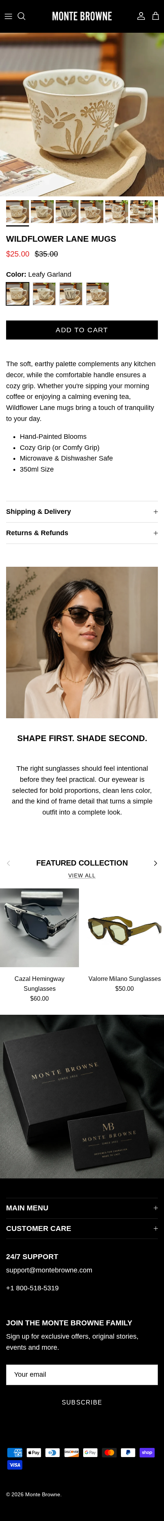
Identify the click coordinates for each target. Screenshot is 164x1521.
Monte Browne (42, 1494)
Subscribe (82, 1402)
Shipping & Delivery (38, 511)
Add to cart (82, 330)
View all (82, 875)
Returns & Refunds (37, 533)
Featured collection (82, 863)
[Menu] (8, 16)
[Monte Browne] (82, 16)
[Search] (25, 16)
